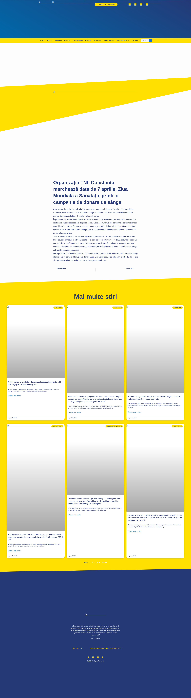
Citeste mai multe (14, 396)
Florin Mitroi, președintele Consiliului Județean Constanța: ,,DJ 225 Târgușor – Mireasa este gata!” (34, 383)
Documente (135, 40)
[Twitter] (135, 4)
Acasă (42, 40)
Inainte (104, 563)
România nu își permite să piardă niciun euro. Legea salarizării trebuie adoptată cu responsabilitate (154, 397)
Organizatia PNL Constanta (82, 40)
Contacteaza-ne (109, 40)
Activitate (97, 40)
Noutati (49, 40)
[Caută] (150, 40)
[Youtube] (147, 4)
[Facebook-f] (129, 4)
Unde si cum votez (123, 40)
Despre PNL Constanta (62, 40)
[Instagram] (141, 4)
